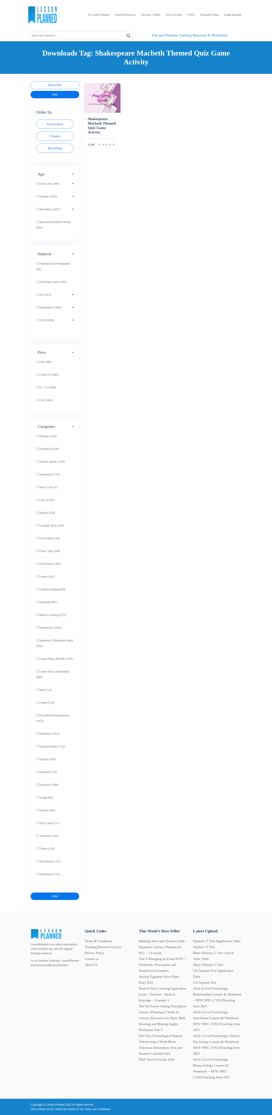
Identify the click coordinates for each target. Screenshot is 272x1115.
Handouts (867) (48, 602)
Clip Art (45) (46, 500)
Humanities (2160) (49, 307)
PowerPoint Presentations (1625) (52, 718)
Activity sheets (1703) (51, 461)
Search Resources (125, 14)
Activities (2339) (48, 448)
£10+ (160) (45, 400)
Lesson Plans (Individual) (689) (52, 674)
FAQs (191, 14)
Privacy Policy (94, 953)
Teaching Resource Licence (103, 947)
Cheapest (54, 136)
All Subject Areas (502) (52, 282)
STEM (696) (46, 320)
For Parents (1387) (49, 563)
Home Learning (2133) (52, 614)
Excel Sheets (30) (49, 538)
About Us (91, 965)
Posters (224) (46, 702)
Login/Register (232, 14)
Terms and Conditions (97, 1109)
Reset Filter (54, 85)
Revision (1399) (48, 784)
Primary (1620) (47, 196)
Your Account (174, 14)
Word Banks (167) (49, 861)
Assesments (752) (49, 474)
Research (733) (47, 772)
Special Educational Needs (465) (53, 224)
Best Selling (55, 148)
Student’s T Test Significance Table (217, 941)
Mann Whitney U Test (208, 965)
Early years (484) (48, 183)
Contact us (92, 959)
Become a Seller (150, 14)
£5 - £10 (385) (47, 387)
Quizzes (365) (47, 759)
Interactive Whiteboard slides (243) (54, 643)
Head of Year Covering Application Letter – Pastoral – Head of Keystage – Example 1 (162, 994)
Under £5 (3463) (48, 374)
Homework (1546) (49, 627)
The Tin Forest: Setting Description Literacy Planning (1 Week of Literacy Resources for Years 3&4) (162, 1012)
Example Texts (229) (51, 525)
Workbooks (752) (49, 874)
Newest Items (55, 124)
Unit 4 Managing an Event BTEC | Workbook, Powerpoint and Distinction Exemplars (162, 965)
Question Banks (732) (51, 746)
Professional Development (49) (53, 266)
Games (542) (46, 576)
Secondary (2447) (49, 209)
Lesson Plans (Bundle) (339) (55, 658)
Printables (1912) (48, 733)
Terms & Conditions (98, 941)
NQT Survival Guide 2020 (156, 1059)
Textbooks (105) (48, 835)
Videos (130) (46, 848)
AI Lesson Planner (98, 14)
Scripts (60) (45, 797)
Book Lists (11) (47, 487)
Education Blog (209, 14)
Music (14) (45, 689)
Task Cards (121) (48, 823)
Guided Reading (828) (52, 589)
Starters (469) (46, 810)
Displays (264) (47, 436)
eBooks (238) (46, 512)
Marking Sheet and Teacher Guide (162, 941)
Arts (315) (44, 294)
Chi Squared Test (204, 982)
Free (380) (44, 361)
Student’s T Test (204, 947)
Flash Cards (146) (49, 551)
